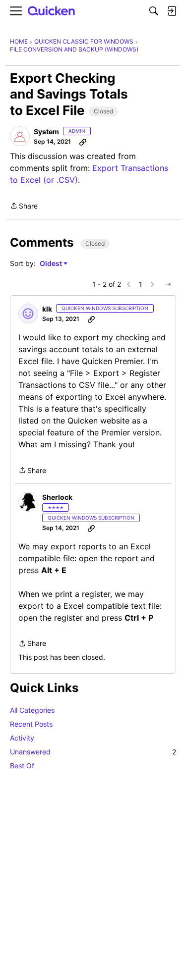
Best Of (22, 765)
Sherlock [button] (57, 497)
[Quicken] (51, 11)
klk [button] (47, 309)
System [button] (46, 131)
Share (24, 207)
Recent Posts (31, 724)
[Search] (154, 11)
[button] (20, 136)
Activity (22, 738)
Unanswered (93, 751)
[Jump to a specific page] (168, 284)
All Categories (32, 710)
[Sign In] (172, 11)
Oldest (51, 263)
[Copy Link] (83, 141)
